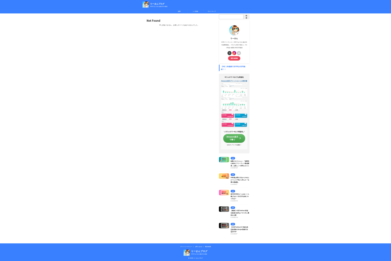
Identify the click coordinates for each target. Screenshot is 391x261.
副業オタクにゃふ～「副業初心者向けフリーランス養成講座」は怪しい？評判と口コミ (240, 163)
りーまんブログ (157, 4)
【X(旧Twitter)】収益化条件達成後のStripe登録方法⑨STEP (239, 229)
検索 (246, 17)
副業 (179, 11)
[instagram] (234, 53)
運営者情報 (234, 58)
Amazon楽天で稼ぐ (232, 138)
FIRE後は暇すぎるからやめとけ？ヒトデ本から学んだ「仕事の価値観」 (240, 180)
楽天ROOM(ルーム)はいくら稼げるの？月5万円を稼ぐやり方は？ (240, 196)
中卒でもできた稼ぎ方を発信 (199, 254)
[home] (239, 53)
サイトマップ (212, 11)
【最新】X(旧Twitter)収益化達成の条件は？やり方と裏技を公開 (240, 213)
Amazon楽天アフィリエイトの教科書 (234, 81)
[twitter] (229, 53)
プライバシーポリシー (186, 246)
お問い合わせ (198, 246)
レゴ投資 (195, 11)
